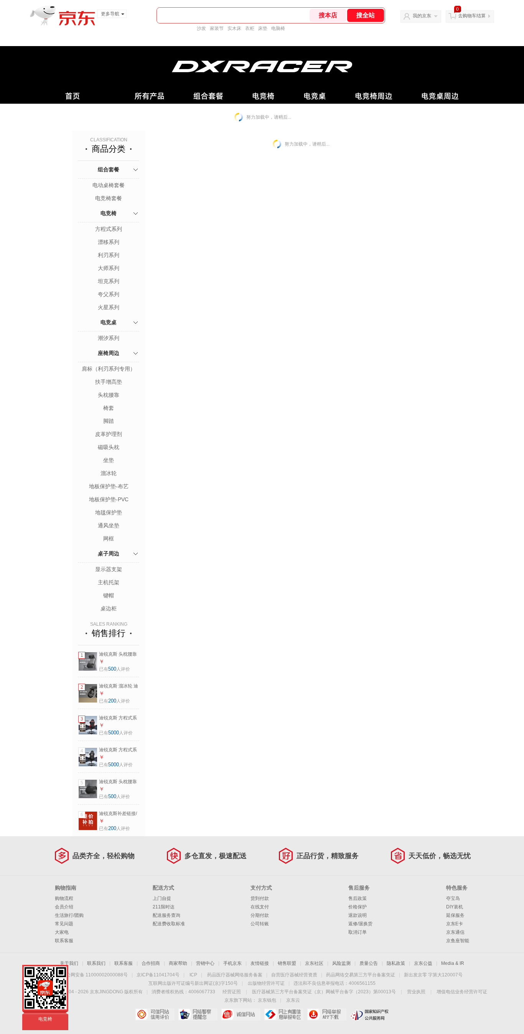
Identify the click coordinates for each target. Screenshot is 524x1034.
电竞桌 (109, 322)
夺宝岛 (453, 898)
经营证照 (231, 991)
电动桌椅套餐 (108, 185)
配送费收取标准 (169, 923)
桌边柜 (109, 608)
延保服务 (455, 915)
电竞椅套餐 (108, 198)
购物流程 (64, 898)
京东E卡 (454, 923)
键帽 (108, 595)
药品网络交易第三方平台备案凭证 (360, 975)
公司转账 (259, 923)
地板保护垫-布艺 (109, 486)
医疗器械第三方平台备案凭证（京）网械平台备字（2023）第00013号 (324, 991)
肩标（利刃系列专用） (108, 369)
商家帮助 (178, 963)
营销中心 (205, 963)
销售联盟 (287, 963)
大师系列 (108, 268)
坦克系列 (108, 281)
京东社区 (314, 963)
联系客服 (64, 940)
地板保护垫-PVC (109, 499)
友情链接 (259, 963)
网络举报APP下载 (326, 1014)
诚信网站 (240, 1014)
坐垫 (108, 460)
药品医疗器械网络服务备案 (234, 975)
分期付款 (259, 915)
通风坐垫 (108, 525)
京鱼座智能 (457, 940)
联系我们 (96, 963)
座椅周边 (108, 353)
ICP (193, 975)
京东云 (293, 1000)
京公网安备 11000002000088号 (94, 975)
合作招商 (151, 963)
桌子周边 (108, 553)
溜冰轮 (109, 473)
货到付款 (259, 898)
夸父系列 (108, 294)
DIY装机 (454, 907)
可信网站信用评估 (155, 1014)
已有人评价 (114, 669)
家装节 (217, 28)
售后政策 (357, 898)
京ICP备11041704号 (158, 975)
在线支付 (259, 907)
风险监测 (341, 963)
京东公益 (423, 963)
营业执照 (416, 991)
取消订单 (357, 932)
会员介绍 (64, 907)
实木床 (234, 28)
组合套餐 (108, 169)
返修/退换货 (360, 923)
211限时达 (164, 907)
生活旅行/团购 (69, 915)
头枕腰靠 (108, 395)
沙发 (201, 28)
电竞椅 (109, 213)
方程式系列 (108, 229)
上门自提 (162, 898)
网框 (108, 538)
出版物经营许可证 (266, 983)
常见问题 (64, 923)
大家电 (62, 932)
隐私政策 (396, 963)
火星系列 (108, 307)
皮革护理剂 (108, 434)
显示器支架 (108, 569)
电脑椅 (278, 28)
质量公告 (368, 963)
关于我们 (69, 963)
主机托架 (108, 582)
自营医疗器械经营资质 (294, 975)
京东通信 (455, 932)
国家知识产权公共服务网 (369, 1014)
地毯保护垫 (108, 512)
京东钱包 (267, 1000)
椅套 (108, 408)
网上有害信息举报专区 (283, 1014)
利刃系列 (108, 255)
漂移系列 (108, 242)
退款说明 (357, 915)
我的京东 (422, 15)
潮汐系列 (108, 338)
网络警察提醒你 (198, 1014)
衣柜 (249, 28)
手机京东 (232, 963)
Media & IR (452, 963)
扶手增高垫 (108, 382)
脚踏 (108, 421)
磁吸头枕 (108, 447)
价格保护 (357, 907)
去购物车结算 (472, 15)
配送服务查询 (166, 915)
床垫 (262, 28)
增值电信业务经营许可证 (462, 991)
